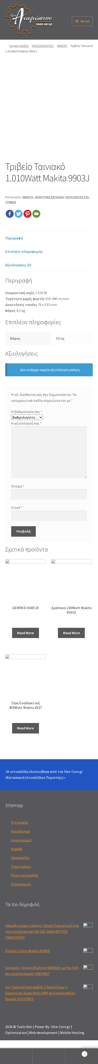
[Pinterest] (27, 214)
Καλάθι (16, 848)
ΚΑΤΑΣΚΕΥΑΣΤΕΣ (43, 46)
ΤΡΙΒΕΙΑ (10, 202)
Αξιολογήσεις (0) (18, 265)
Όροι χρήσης (21, 866)
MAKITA (62, 46)
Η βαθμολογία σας (26, 411)
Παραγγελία (20, 857)
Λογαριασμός (21, 840)
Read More (25, 633)
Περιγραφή (14, 238)
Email (17, 507)
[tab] (49, 238)
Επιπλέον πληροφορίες (24, 251)
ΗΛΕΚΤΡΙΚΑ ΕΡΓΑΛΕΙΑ (49, 197)
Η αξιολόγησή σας (26, 423)
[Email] (36, 214)
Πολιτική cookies (24, 875)
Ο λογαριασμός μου (16, 1056)
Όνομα (17, 486)
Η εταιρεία (19, 822)
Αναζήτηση (49, 1056)
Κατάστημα (20, 831)
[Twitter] (19, 214)
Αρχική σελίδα (18, 46)
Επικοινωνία (21, 884)
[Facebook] (10, 214)
